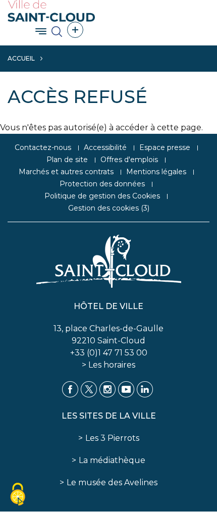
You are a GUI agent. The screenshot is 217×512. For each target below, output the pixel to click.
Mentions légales (156, 171)
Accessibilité (105, 147)
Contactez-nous (43, 147)
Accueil (21, 58)
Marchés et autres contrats (66, 171)
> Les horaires (108, 365)
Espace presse (164, 147)
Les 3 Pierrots (112, 438)
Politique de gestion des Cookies (102, 195)
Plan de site (67, 159)
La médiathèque (112, 460)
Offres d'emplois (129, 159)
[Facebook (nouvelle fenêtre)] (70, 388)
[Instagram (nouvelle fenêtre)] (107, 388)
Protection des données (102, 183)
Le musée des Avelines (112, 482)
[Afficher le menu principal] (40, 31)
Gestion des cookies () (108, 208)
